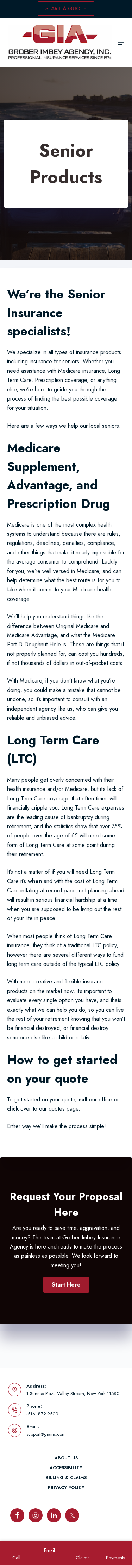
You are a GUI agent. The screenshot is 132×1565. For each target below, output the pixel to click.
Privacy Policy (66, 1488)
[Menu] (121, 42)
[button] (66, 1285)
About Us (66, 1458)
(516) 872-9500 (42, 1413)
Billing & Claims (66, 1478)
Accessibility (66, 1468)
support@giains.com (46, 1434)
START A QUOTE (66, 8)
